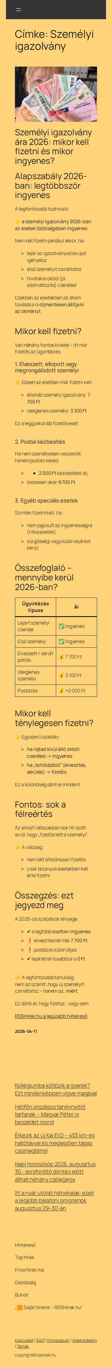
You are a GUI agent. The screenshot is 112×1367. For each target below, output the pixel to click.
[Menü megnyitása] (18, 9)
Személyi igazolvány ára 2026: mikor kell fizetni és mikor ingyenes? (53, 146)
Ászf (40, 1340)
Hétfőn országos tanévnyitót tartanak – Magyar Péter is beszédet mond (50, 1114)
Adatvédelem (84, 1340)
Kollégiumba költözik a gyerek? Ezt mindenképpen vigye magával (56, 1089)
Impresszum (58, 1340)
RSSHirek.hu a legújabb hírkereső (51, 1016)
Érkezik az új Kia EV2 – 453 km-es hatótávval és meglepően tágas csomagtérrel (55, 1143)
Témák (23, 1346)
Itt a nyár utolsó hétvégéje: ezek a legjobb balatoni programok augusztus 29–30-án (54, 1200)
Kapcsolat (24, 1340)
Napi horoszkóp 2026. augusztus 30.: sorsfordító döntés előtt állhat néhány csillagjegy (55, 1171)
